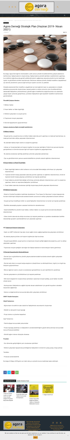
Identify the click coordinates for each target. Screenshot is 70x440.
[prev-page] (4, 407)
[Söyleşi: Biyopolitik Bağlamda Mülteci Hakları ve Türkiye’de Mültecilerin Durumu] (35, 390)
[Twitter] (15, 7)
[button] (58, 7)
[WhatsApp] (17, 372)
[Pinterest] (13, 372)
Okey (35, 437)
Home (4, 20)
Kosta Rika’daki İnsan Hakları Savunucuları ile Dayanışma (21, 396)
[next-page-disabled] (7, 407)
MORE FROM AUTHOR (23, 381)
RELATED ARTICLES (9, 381)
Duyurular (10, 20)
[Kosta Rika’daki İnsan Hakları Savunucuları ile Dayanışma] (21, 388)
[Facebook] (9, 7)
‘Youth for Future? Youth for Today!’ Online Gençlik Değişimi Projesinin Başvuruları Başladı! (8, 397)
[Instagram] (12, 7)
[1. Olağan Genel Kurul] (48, 388)
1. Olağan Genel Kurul (47, 394)
